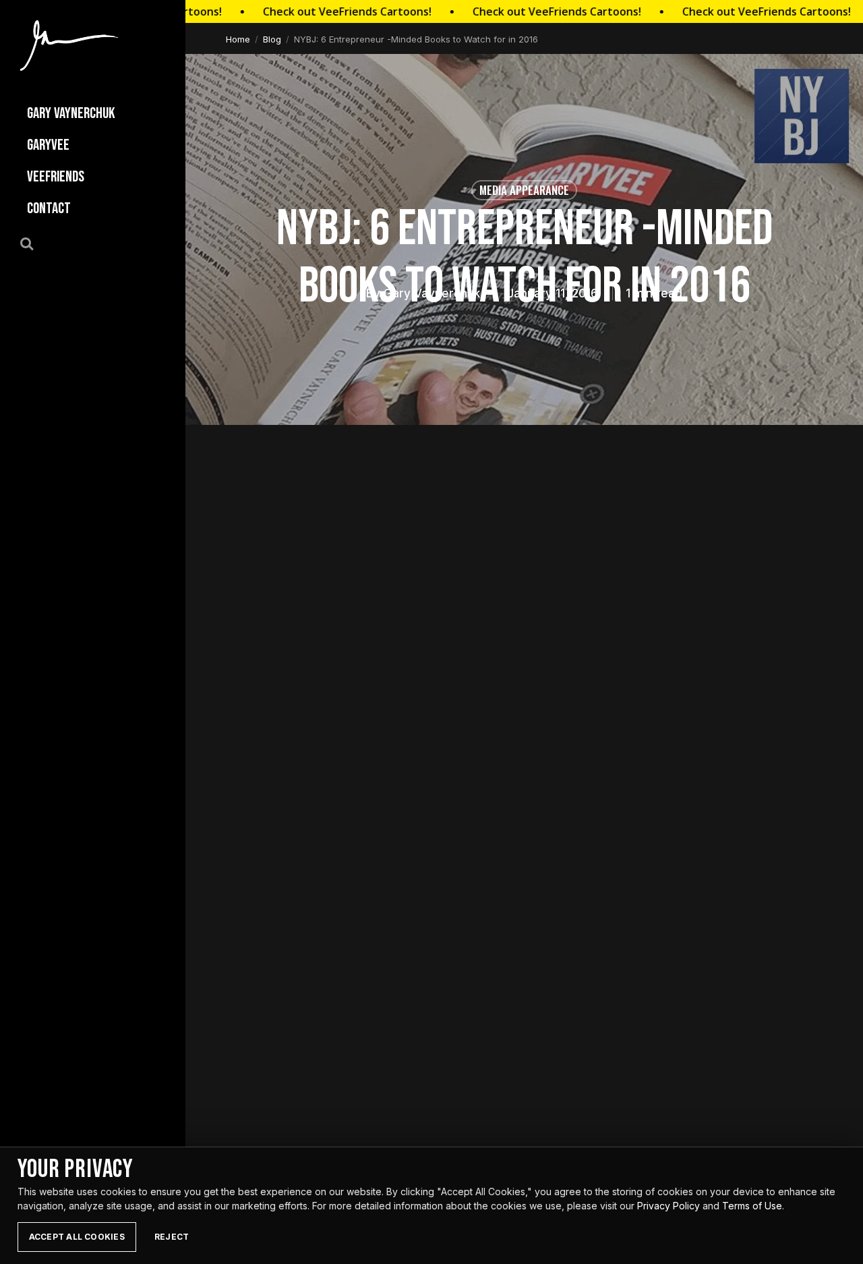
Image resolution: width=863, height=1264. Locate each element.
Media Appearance (524, 189)
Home (238, 39)
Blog (272, 39)
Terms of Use (752, 1205)
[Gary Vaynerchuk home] (69, 45)
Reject (171, 1237)
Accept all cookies (77, 1237)
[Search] (34, 243)
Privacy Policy (668, 1205)
